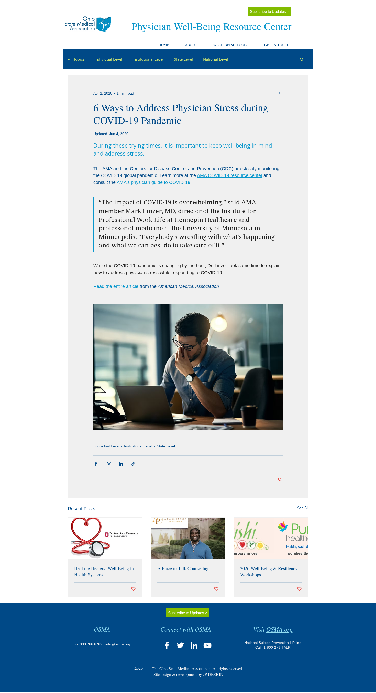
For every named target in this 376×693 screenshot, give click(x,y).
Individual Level (108, 59)
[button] (196, 42)
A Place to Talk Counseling (182, 568)
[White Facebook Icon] (167, 645)
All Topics (76, 59)
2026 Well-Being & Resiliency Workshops (268, 571)
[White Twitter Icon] (180, 645)
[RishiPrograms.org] (271, 538)
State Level (183, 59)
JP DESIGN (213, 674)
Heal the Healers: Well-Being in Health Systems (104, 571)
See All (302, 508)
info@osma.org (117, 644)
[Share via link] (133, 463)
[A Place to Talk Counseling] (188, 538)
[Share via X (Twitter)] (108, 463)
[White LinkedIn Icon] (194, 645)
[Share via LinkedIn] (120, 463)
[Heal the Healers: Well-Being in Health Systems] (105, 538)
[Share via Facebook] (95, 463)
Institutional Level (148, 59)
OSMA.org (279, 629)
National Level (215, 59)
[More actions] (280, 93)
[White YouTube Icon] (207, 645)
